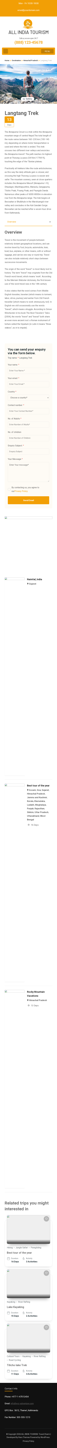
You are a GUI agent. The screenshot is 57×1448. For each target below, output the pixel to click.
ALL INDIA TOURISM (28, 32)
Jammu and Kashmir (37, 797)
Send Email (28, 500)
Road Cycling (15, 1360)
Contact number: (16, 405)
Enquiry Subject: (16, 445)
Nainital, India (34, 579)
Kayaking (11, 1302)
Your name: (13, 364)
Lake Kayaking (15, 1307)
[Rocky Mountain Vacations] (15, 991)
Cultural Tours (13, 1356)
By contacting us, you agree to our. (25, 489)
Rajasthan (39, 808)
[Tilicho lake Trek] (28, 1338)
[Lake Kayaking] (28, 1283)
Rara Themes (24, 1437)
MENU (47, 51)
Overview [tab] (11, 222)
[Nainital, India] (15, 579)
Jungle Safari (22, 1247)
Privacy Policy (21, 491)
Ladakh (30, 805)
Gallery (29, 99)
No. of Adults (14, 418)
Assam (32, 790)
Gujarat (32, 584)
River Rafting (24, 1302)
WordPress (45, 1437)
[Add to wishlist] (46, 1218)
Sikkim (30, 812)
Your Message (15, 459)
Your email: (13, 378)
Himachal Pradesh (36, 794)
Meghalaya (40, 805)
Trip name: (13, 358)
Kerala (30, 801)
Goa (39, 790)
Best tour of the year (38, 785)
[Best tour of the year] (15, 785)
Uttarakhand (33, 816)
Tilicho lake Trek (17, 1365)
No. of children (14, 432)
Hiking (10, 1247)
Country (12, 391)
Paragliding (36, 1247)
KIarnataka (39, 801)
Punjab (30, 808)
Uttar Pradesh (41, 812)
